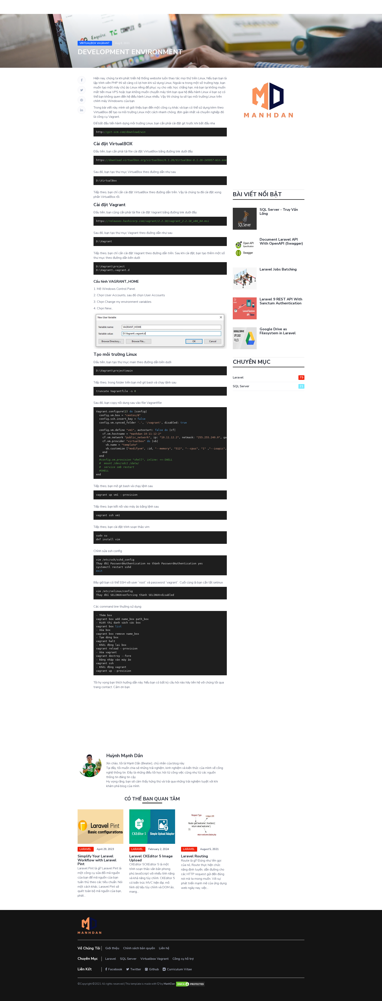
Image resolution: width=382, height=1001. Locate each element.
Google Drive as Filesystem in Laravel (278, 331)
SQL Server (191, 849)
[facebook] (82, 80)
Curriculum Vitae (179, 969)
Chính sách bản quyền (139, 948)
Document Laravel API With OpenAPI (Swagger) (281, 241)
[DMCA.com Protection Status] (190, 984)
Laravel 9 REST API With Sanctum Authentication (281, 301)
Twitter (135, 969)
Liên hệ (164, 948)
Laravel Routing (142, 856)
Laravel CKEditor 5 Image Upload (99, 858)
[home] (89, 926)
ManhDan (169, 984)
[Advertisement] (152, 725)
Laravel (86, 849)
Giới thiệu (112, 948)
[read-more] (100, 826)
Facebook (115, 969)
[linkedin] (82, 110)
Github (154, 969)
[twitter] (82, 90)
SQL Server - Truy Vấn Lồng (279, 211)
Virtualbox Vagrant (95, 43)
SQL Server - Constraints (202, 856)
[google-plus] (82, 100)
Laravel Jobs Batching (278, 269)
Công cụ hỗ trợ (183, 959)
